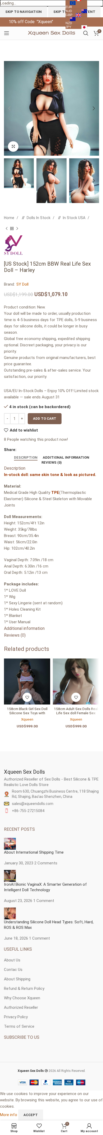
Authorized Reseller (21, 1007)
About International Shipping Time (34, 852)
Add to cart (44, 418)
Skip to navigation (23, 12)
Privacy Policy (16, 1017)
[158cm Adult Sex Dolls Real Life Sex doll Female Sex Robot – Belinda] (76, 681)
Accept (31, 1115)
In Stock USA (74, 218)
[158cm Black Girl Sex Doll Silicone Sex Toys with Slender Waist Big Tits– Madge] (27, 681)
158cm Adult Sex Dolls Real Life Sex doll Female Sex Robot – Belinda (76, 713)
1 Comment (43, 900)
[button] (9, 108)
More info (9, 1114)
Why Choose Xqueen (22, 998)
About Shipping (17, 979)
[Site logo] (51, 33)
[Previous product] (6, 228)
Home (9, 218)
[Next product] (17, 228)
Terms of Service (19, 1026)
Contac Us (13, 969)
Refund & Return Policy (24, 988)
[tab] (26, 457)
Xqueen (27, 719)
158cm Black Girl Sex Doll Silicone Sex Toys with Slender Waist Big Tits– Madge (27, 715)
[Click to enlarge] (13, 146)
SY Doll (22, 284)
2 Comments (45, 863)
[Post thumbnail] (10, 843)
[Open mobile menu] (6, 33)
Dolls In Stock (39, 218)
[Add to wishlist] (27, 697)
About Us (12, 960)
